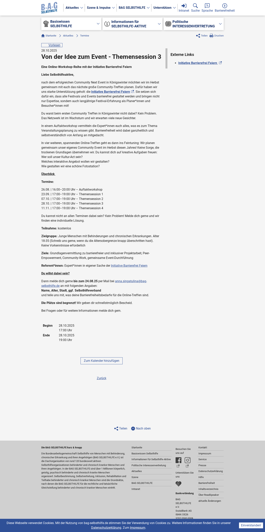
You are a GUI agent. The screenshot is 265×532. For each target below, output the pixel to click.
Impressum (137, 527)
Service (202, 459)
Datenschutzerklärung (106, 527)
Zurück (101, 378)
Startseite (51, 35)
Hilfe (201, 477)
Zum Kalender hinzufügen (101, 361)
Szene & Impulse (99, 8)
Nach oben (143, 428)
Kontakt (202, 447)
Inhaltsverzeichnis (208, 489)
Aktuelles (72, 8)
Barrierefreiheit (206, 483)
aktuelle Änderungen (209, 500)
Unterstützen (162, 8)
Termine (84, 35)
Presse (202, 465)
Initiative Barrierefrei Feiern (129, 265)
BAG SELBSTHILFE (132, 8)
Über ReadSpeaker (208, 494)
